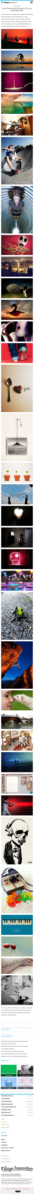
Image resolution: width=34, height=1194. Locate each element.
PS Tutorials (5, 1158)
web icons (4, 1156)
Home (3, 1119)
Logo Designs (17, 1098)
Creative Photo (17, 1112)
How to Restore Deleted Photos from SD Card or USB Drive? (14, 1053)
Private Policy (5, 1150)
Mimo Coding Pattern (8, 1073)
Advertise (4, 1145)
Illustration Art (17, 1101)
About (3, 1139)
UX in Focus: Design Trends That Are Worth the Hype (12, 1051)
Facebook (4, 1135)
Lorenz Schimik (8, 1075)
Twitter (3, 1132)
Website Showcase (17, 1104)
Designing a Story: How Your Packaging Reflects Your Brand (14, 1056)
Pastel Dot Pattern (25, 1086)
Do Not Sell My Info (7, 1147)
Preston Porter (25, 1075)
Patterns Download (17, 1115)
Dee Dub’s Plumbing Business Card (25, 1072)
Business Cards (17, 1109)
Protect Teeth (8, 1086)
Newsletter (5, 1124)
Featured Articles (17, 1096)
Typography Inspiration (17, 1107)
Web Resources (6, 1161)
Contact (4, 1142)
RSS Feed (4, 1122)
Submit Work (5, 1127)
